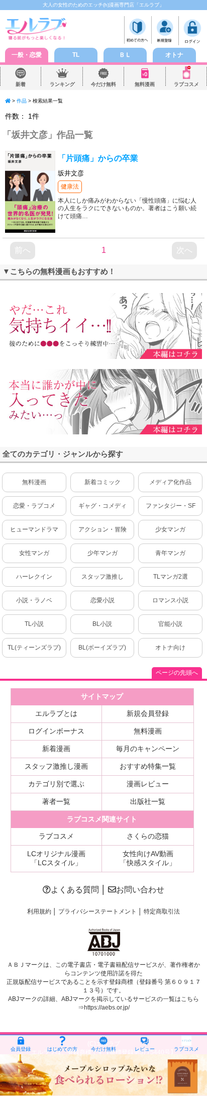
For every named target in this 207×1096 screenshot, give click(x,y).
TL (75, 54)
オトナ (174, 54)
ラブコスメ (186, 84)
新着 (21, 84)
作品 (22, 101)
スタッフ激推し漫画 (56, 766)
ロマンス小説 (170, 600)
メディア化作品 (170, 482)
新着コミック (102, 482)
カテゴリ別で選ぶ (56, 784)
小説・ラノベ (34, 600)
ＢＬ (125, 54)
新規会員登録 (148, 713)
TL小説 (34, 623)
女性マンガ (34, 553)
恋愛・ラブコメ (34, 505)
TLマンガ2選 (170, 576)
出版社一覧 (147, 801)
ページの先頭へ (177, 672)
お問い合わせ (140, 889)
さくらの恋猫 (148, 836)
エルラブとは (56, 713)
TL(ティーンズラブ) (34, 647)
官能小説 (170, 623)
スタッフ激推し (102, 576)
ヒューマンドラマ (34, 529)
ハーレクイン (34, 576)
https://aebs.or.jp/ (107, 1007)
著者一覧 (56, 801)
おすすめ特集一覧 (148, 766)
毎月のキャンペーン (147, 749)
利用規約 (39, 911)
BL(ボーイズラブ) (102, 647)
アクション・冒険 (102, 529)
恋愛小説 (102, 600)
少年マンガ (102, 553)
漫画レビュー (148, 784)
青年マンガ (170, 553)
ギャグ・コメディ (102, 505)
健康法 (70, 186)
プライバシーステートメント (97, 911)
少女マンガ (170, 529)
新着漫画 (56, 749)
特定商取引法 (162, 911)
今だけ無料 (103, 84)
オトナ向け (170, 647)
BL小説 (102, 623)
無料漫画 (145, 84)
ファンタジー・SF (170, 505)
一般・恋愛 (27, 54)
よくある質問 (75, 889)
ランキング (62, 84)
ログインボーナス (56, 731)
